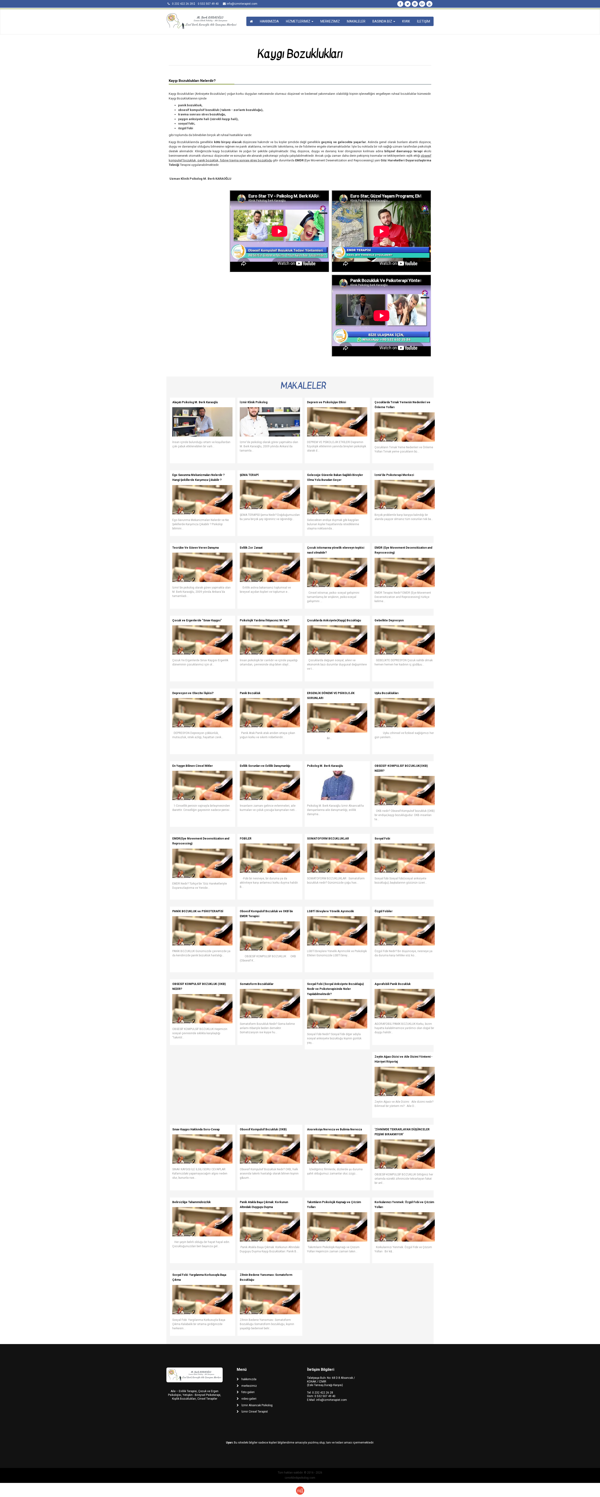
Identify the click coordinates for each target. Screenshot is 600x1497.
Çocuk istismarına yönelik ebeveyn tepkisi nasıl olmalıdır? (335, 550)
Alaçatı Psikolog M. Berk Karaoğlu (195, 402)
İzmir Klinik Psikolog (253, 402)
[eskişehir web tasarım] (300, 1490)
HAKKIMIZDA (269, 21)
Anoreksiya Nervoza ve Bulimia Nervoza (334, 1129)
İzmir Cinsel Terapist (254, 1411)
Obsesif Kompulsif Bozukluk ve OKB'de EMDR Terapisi (266, 914)
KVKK (406, 21)
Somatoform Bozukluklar (257, 984)
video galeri (248, 1398)
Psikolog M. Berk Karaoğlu (325, 765)
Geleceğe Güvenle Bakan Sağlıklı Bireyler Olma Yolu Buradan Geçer (335, 477)
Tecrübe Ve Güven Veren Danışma (195, 547)
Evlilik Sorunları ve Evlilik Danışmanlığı (265, 765)
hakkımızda (248, 1379)
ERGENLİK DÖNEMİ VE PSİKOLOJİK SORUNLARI (331, 696)
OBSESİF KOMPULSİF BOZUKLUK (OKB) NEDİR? (199, 986)
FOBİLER (245, 838)
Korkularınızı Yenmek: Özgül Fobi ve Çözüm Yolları (404, 1205)
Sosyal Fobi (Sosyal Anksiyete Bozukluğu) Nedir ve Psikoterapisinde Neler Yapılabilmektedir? (335, 989)
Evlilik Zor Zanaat (251, 547)
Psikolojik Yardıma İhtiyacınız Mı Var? (264, 620)
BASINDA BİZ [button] (382, 21)
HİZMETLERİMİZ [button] (298, 21)
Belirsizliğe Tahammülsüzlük (191, 1202)
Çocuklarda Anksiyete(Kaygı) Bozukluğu (334, 620)
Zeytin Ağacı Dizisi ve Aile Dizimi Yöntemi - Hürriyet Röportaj (403, 1059)
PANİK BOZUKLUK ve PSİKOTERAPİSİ (197, 911)
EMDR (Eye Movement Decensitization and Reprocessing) (403, 550)
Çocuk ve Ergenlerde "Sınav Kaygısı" (197, 620)
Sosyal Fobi (382, 838)
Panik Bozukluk (250, 693)
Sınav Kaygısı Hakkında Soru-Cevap (196, 1129)
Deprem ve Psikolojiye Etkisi (326, 402)
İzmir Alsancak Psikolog (257, 1405)
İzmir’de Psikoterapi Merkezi (394, 475)
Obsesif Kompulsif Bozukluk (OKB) (263, 1129)
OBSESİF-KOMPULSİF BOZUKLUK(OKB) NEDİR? (401, 768)
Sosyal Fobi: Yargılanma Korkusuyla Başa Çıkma (199, 1277)
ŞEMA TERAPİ (249, 475)
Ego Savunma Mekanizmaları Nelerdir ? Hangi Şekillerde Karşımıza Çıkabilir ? (198, 477)
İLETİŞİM (423, 21)
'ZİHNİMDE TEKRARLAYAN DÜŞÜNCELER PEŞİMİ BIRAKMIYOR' (402, 1132)
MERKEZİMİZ (330, 21)
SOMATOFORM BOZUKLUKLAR (328, 838)
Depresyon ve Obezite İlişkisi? (193, 693)
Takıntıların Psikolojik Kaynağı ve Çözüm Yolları (334, 1205)
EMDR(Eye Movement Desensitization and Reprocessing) (200, 841)
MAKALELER (356, 21)
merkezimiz (249, 1385)
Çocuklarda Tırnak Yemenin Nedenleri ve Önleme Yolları (402, 405)
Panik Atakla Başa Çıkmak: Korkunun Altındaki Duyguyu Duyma (264, 1205)
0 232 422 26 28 (322, 1392)
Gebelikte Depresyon (389, 620)
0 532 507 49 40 (325, 1396)
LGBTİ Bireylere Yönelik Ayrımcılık (330, 911)
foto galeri (248, 1392)
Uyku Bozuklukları (386, 693)
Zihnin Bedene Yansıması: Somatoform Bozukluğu (266, 1277)
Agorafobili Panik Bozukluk (393, 984)
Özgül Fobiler (384, 911)
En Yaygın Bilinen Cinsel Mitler (192, 765)
